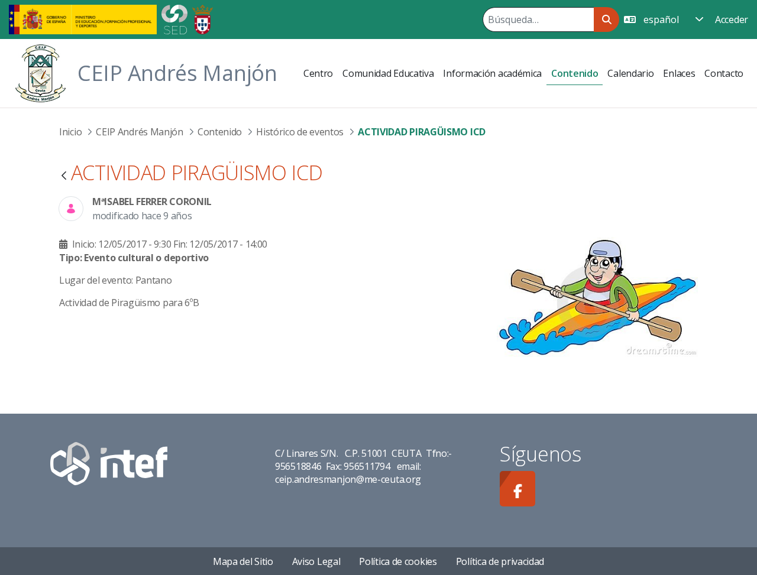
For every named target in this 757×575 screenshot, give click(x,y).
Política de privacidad (500, 561)
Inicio (70, 131)
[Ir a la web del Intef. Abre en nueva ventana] (108, 462)
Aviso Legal (316, 561)
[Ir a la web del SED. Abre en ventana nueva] (174, 18)
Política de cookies (397, 561)
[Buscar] (606, 19)
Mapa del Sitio (243, 561)
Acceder (731, 19)
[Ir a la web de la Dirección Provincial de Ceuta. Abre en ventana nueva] (202, 18)
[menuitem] (318, 73)
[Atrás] (64, 176)
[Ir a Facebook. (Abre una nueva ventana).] (517, 488)
